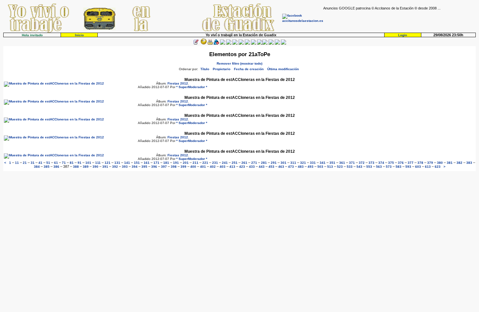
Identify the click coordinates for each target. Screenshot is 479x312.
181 (166, 162)
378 (420, 162)
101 (88, 162)
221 (205, 162)
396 (154, 166)
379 (430, 162)
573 (389, 166)
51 (48, 162)
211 (195, 162)
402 (213, 166)
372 (362, 162)
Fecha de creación (249, 69)
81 (72, 162)
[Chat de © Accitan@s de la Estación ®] (265, 43)
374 (381, 162)
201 (186, 162)
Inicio (79, 35)
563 (379, 166)
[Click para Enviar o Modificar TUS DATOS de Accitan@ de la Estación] (195, 43)
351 (332, 162)
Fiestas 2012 (177, 83)
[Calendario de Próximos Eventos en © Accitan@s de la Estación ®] (247, 43)
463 (281, 166)
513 (330, 166)
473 (291, 166)
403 (222, 166)
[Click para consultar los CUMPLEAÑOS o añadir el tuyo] (210, 43)
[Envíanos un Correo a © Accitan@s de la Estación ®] (271, 43)
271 (254, 162)
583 (398, 166)
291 (274, 162)
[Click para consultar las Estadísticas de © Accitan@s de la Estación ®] (235, 43)
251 (235, 162)
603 (418, 166)
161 (147, 162)
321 (303, 162)
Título (204, 69)
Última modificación (283, 69)
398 (174, 166)
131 (117, 162)
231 (215, 162)
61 (56, 162)
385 (47, 166)
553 (369, 166)
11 (17, 162)
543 (359, 166)
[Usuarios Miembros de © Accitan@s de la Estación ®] (253, 43)
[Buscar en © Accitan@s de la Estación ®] (241, 43)
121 (107, 162)
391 (105, 166)
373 (371, 162)
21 (25, 162)
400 (193, 166)
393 (125, 166)
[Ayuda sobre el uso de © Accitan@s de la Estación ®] (259, 43)
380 (440, 162)
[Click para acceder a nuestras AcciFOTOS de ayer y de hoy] (203, 43)
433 (252, 166)
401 (203, 166)
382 (459, 162)
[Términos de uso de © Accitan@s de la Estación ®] (277, 43)
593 (408, 166)
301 (283, 162)
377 (411, 162)
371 (352, 162)
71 (64, 162)
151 (137, 162)
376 (401, 162)
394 (135, 166)
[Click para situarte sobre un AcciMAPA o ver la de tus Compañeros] (222, 43)
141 (127, 162)
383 (469, 162)
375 (391, 162)
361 (342, 162)
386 (56, 166)
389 (86, 166)
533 (350, 166)
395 (144, 166)
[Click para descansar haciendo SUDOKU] (228, 43)
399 (183, 166)
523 (340, 166)
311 (293, 162)
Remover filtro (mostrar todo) (239, 63)
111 (98, 162)
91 (79, 162)
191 (176, 162)
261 (244, 162)
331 (313, 162)
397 (164, 166)
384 (37, 166)
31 (33, 162)
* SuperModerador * (191, 87)
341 (323, 162)
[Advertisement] (399, 20)
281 (264, 162)
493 (310, 166)
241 (225, 162)
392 (115, 166)
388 (76, 166)
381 (450, 162)
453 (271, 166)
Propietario (221, 69)
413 (232, 166)
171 (156, 162)
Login (402, 35)
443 (262, 166)
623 (438, 166)
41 (40, 162)
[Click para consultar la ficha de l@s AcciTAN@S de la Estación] (216, 43)
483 (301, 166)
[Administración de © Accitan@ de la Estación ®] (283, 43)
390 (95, 166)
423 (242, 166)
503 (320, 166)
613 (428, 166)
